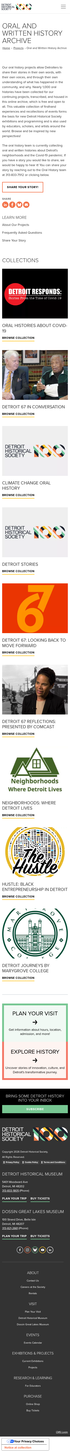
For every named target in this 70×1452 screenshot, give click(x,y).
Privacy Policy (12, 1162)
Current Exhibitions (32, 1361)
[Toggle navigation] (63, 7)
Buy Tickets (40, 1198)
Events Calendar (33, 1343)
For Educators (33, 1386)
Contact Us (33, 1280)
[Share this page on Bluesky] (19, 205)
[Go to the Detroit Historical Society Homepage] (18, 6)
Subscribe (35, 1109)
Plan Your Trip (14, 1198)
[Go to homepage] (35, 1138)
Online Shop (33, 1404)
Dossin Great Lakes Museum (33, 1324)
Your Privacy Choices (29, 1441)
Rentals (33, 1293)
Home (6, 48)
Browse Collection (18, 338)
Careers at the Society (33, 1287)
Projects (18, 48)
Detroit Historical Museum (32, 1318)
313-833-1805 (10, 1191)
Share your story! (22, 187)
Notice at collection (17, 1447)
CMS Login (62, 1432)
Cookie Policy (31, 1162)
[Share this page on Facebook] (12, 205)
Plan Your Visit (33, 1311)
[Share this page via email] (26, 205)
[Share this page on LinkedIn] (5, 205)
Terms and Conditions (54, 1162)
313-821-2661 (10, 1228)
